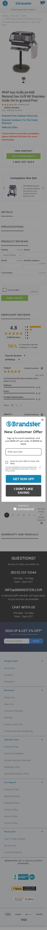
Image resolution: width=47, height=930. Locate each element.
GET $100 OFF (23, 479)
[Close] (42, 420)
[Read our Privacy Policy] (39, 467)
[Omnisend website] (23, 507)
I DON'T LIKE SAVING (23, 490)
